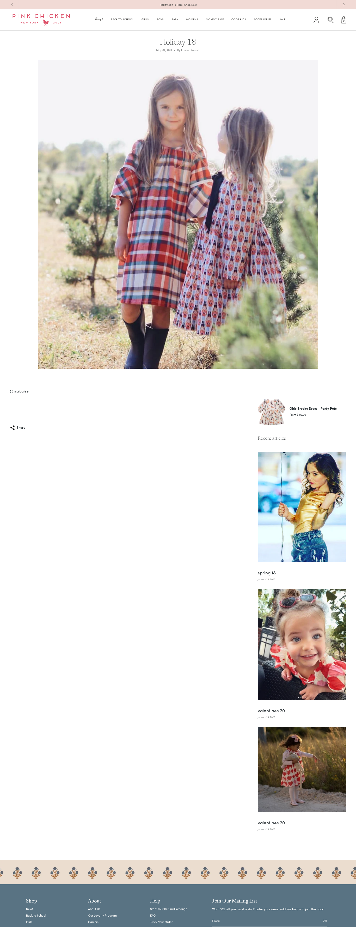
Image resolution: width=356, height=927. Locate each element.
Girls (29, 922)
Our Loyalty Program (102, 915)
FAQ (153, 915)
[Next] (344, 4)
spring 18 (267, 573)
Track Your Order (161, 922)
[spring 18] (302, 507)
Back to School (36, 915)
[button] (99, 19)
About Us (94, 909)
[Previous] (12, 4)
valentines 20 (271, 711)
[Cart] (343, 20)
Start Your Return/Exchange (168, 909)
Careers (93, 922)
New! (29, 909)
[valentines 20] (302, 644)
